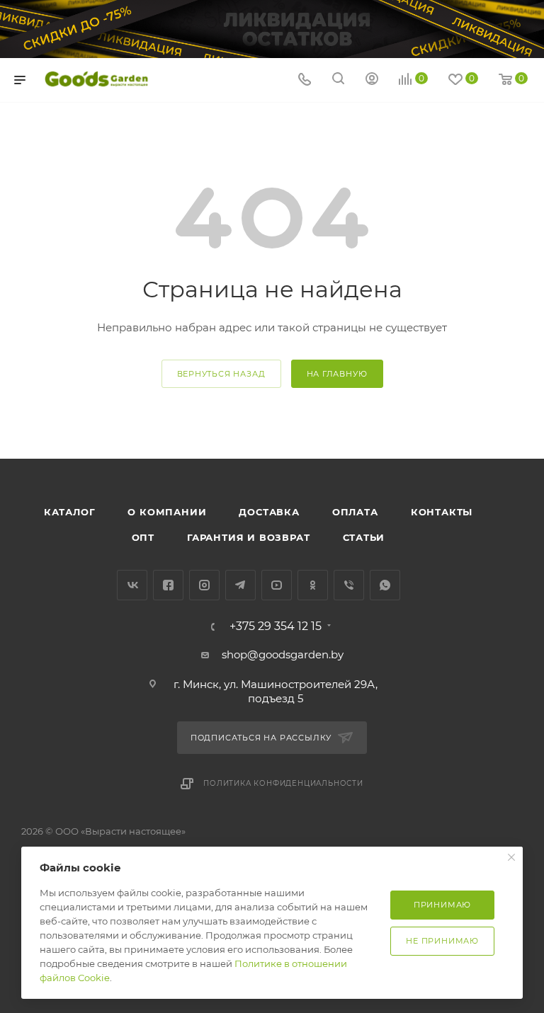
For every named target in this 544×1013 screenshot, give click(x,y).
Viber (349, 585)
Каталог (70, 511)
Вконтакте (132, 585)
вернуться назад (221, 374)
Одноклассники (313, 585)
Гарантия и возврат (248, 537)
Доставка (269, 511)
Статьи (364, 537)
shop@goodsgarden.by (283, 654)
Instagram (204, 585)
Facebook (168, 585)
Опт (143, 537)
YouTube (276, 585)
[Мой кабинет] (372, 80)
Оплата (355, 511)
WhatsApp (385, 585)
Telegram (240, 585)
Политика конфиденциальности (283, 783)
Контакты (441, 511)
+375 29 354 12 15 (276, 626)
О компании (167, 511)
